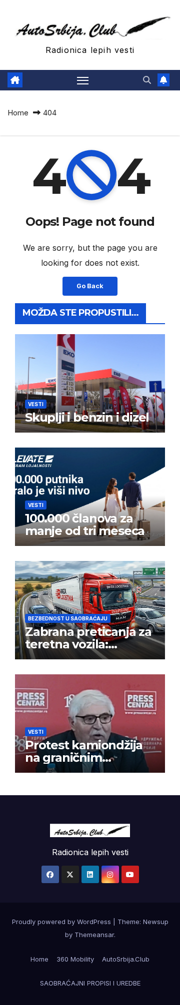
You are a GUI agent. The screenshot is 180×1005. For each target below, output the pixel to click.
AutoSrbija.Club (126, 959)
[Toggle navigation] (83, 80)
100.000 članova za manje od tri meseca (84, 524)
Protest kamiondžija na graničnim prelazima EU (83, 757)
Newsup (155, 922)
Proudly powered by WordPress (62, 922)
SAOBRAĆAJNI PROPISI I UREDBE (90, 983)
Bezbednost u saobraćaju (68, 618)
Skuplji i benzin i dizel (87, 417)
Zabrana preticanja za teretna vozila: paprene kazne (88, 644)
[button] (147, 80)
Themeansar (94, 935)
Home (18, 112)
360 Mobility (75, 959)
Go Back (90, 286)
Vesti (36, 404)
